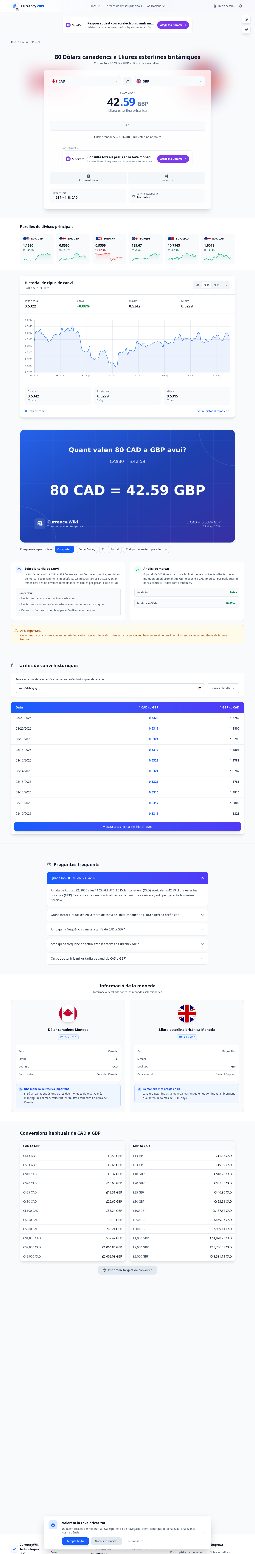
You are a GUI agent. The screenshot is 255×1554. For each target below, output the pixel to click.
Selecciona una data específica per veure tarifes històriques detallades (60, 679)
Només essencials (106, 1541)
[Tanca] (203, 1532)
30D (206, 285)
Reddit (115, 549)
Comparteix (64, 549)
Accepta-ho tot (75, 1541)
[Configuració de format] (246, 19)
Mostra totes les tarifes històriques (127, 827)
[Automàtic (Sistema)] (246, 29)
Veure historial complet (212, 411)
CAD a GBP (27, 42)
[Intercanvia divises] (127, 81)
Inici (13, 42)
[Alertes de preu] (240, 6)
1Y (225, 285)
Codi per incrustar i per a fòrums (146, 549)
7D (197, 285)
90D (216, 285)
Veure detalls (221, 688)
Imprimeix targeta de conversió (130, 1270)
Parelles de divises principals (123, 6)
